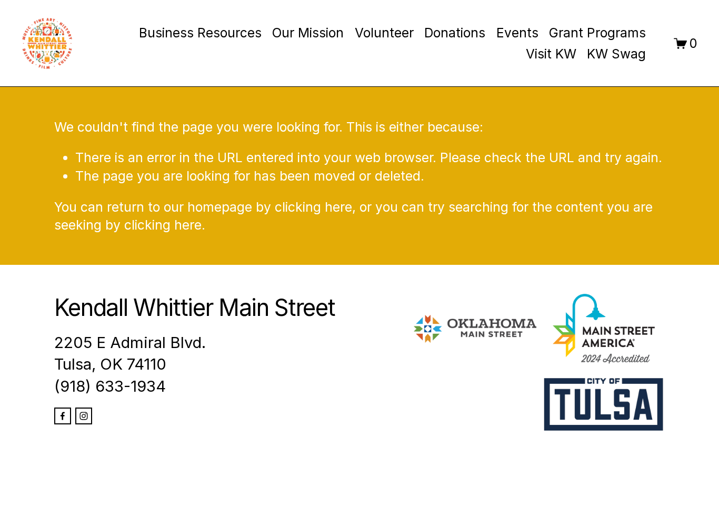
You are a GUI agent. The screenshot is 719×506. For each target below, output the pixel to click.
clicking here (313, 207)
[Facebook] (62, 416)
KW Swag (616, 54)
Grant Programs (597, 33)
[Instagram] (83, 416)
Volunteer (384, 33)
